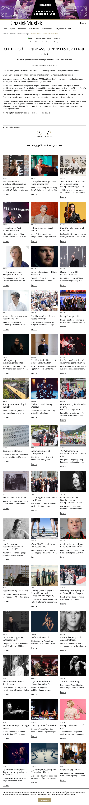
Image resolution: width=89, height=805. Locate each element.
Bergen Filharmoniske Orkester (45, 86)
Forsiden (5, 34)
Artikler (5, 29)
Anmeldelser (22, 29)
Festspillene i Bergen (23, 34)
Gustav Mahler (25, 106)
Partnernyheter (34, 29)
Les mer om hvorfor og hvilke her (47, 792)
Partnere (12, 34)
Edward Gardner (9, 86)
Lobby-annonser (60, 29)
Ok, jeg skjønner (44, 800)
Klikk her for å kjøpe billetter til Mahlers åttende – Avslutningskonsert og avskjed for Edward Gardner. (41, 71)
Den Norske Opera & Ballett (25, 88)
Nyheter (12, 29)
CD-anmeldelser (47, 29)
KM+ (70, 29)
